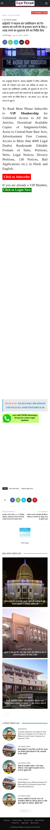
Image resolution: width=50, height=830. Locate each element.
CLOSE (45, 15)
